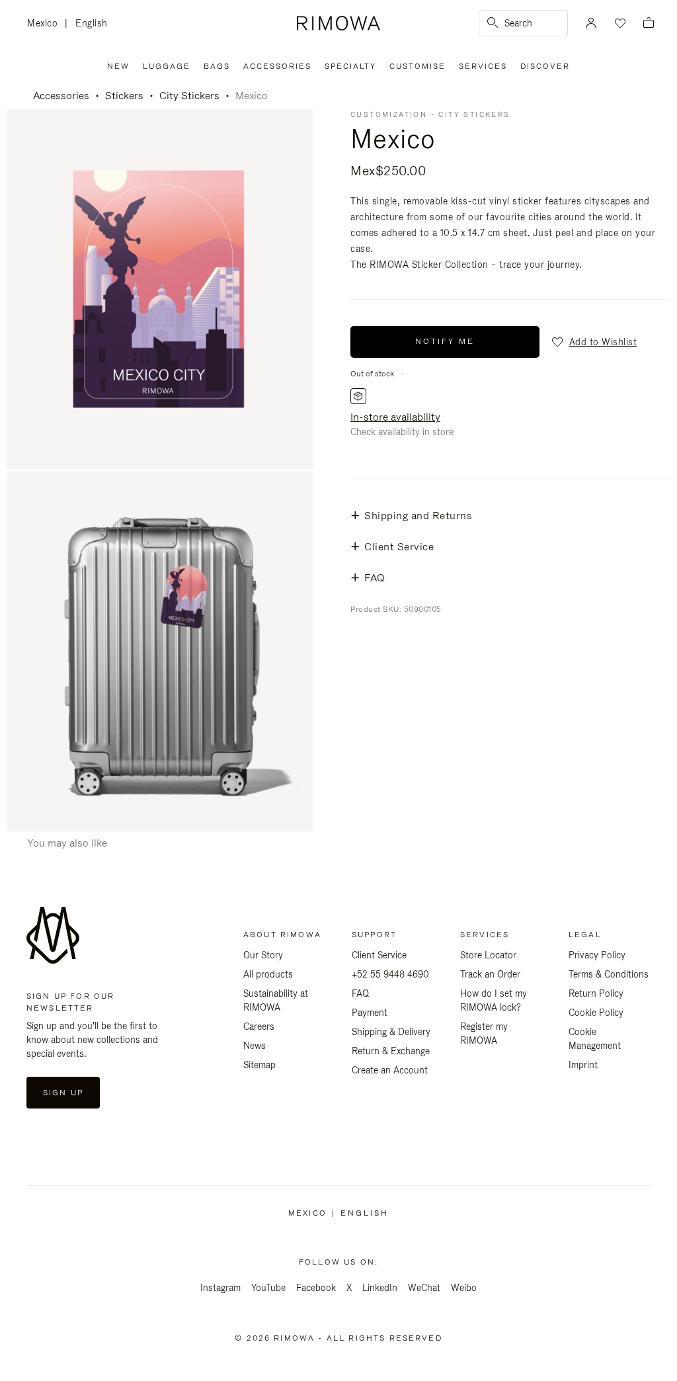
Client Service (379, 955)
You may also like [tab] (67, 843)
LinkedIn (379, 1288)
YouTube (268, 1288)
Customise (417, 66)
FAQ (360, 993)
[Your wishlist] (618, 23)
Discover (545, 66)
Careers (258, 1026)
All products (268, 974)
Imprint (583, 1065)
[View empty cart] (648, 23)
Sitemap (259, 1065)
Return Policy (596, 993)
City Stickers (189, 96)
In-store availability (395, 417)
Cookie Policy (596, 1013)
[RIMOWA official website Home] (338, 23)
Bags (217, 66)
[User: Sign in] (591, 23)
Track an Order (490, 974)
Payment (369, 1013)
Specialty (350, 66)
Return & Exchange (391, 1051)
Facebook (316, 1288)
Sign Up (63, 1092)
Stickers (124, 96)
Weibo (464, 1288)
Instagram (220, 1288)
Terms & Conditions (609, 974)
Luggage (166, 66)
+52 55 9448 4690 (390, 974)
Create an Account (390, 1070)
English (91, 23)
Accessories (277, 66)
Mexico (46, 24)
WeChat (424, 1287)
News (254, 1046)
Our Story (263, 955)
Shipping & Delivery (391, 1032)
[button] (593, 342)
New (118, 66)
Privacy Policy (597, 955)
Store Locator (488, 955)
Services (483, 66)
